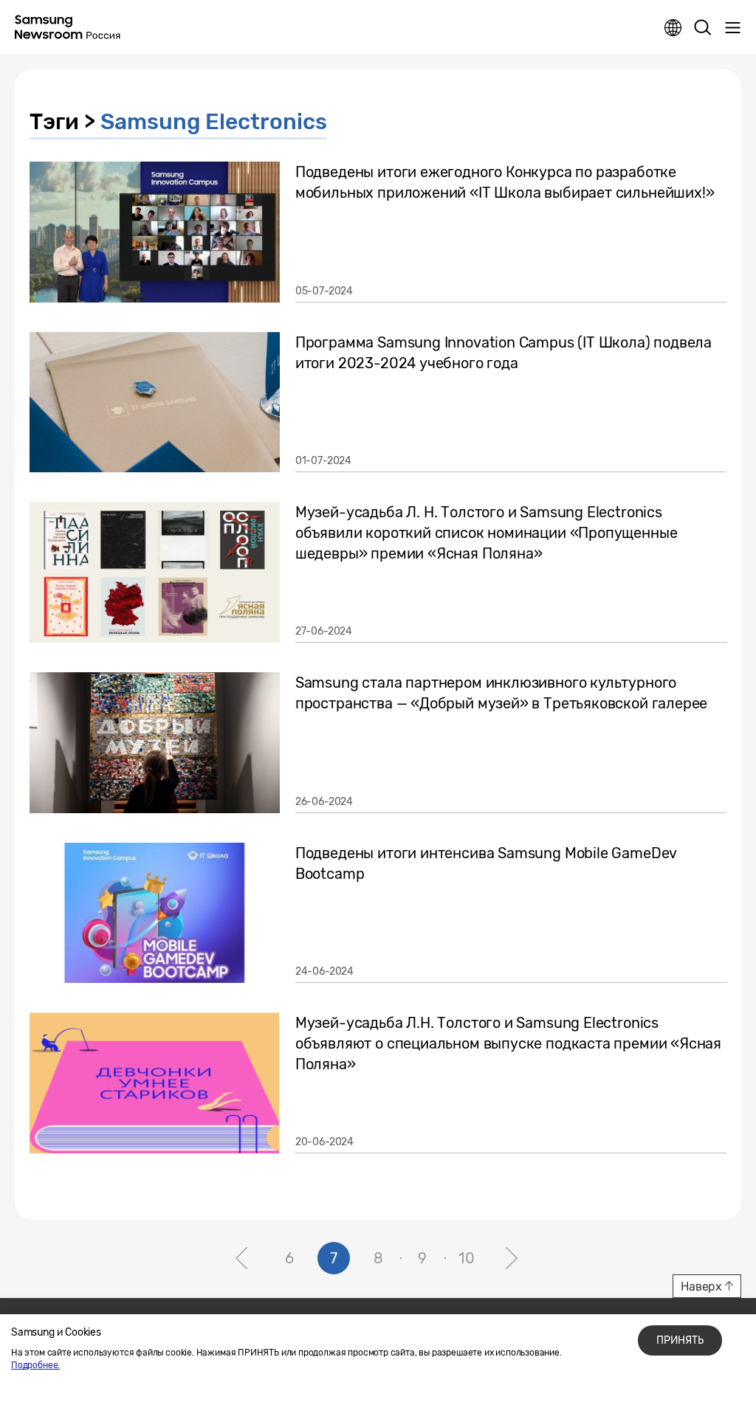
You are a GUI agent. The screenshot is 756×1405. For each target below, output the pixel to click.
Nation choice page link (673, 28)
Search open (703, 28)
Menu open (732, 28)
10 (466, 1258)
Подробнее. (35, 1365)
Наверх (701, 1287)
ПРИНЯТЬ (680, 1340)
